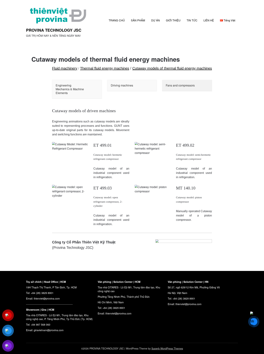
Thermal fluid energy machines (104, 68)
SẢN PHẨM (138, 20)
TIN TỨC (192, 20)
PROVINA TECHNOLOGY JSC (53, 30)
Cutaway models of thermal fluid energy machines (172, 68)
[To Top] (255, 346)
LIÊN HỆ (208, 20)
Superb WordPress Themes (167, 348)
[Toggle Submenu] (95, 89)
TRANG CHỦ (117, 20)
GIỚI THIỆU (173, 20)
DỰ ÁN (155, 20)
